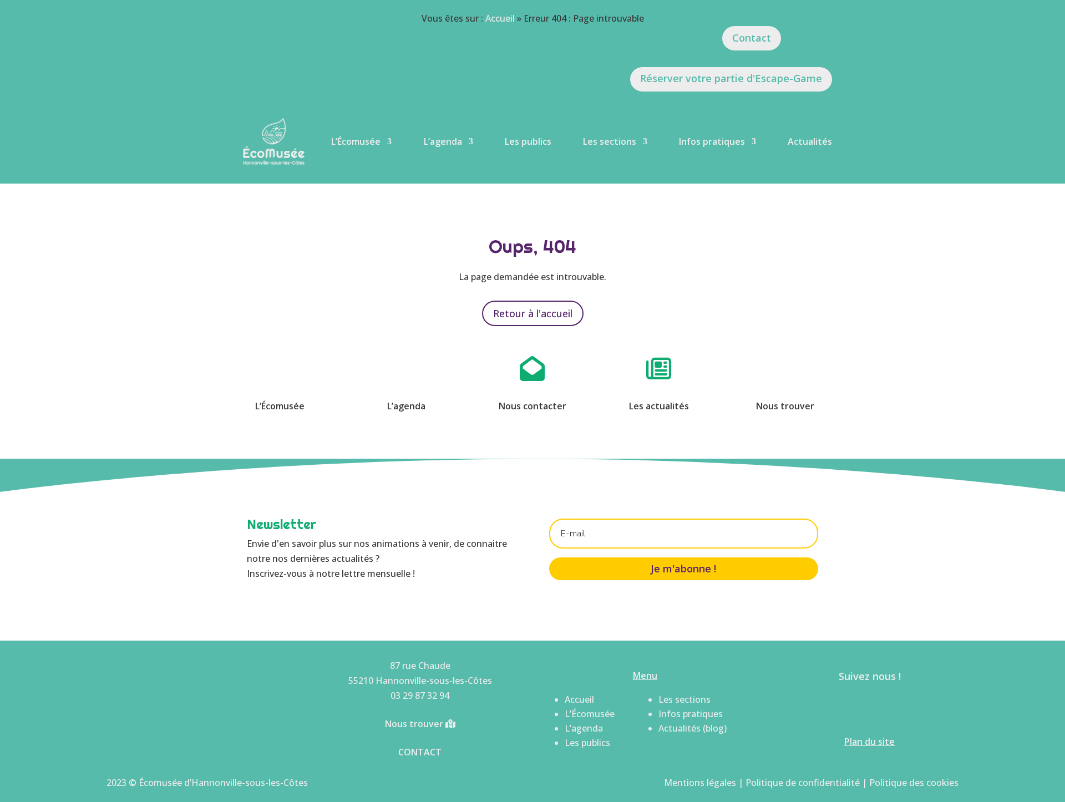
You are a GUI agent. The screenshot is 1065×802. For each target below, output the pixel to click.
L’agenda (443, 141)
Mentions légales (700, 782)
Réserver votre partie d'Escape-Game (731, 78)
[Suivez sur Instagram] (885, 707)
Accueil (500, 18)
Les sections (609, 141)
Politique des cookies (913, 782)
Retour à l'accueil (532, 313)
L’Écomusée (356, 141)
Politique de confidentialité (803, 782)
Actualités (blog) (692, 728)
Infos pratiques (712, 141)
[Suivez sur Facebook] (854, 707)
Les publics (528, 141)
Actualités (810, 141)
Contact (751, 37)
